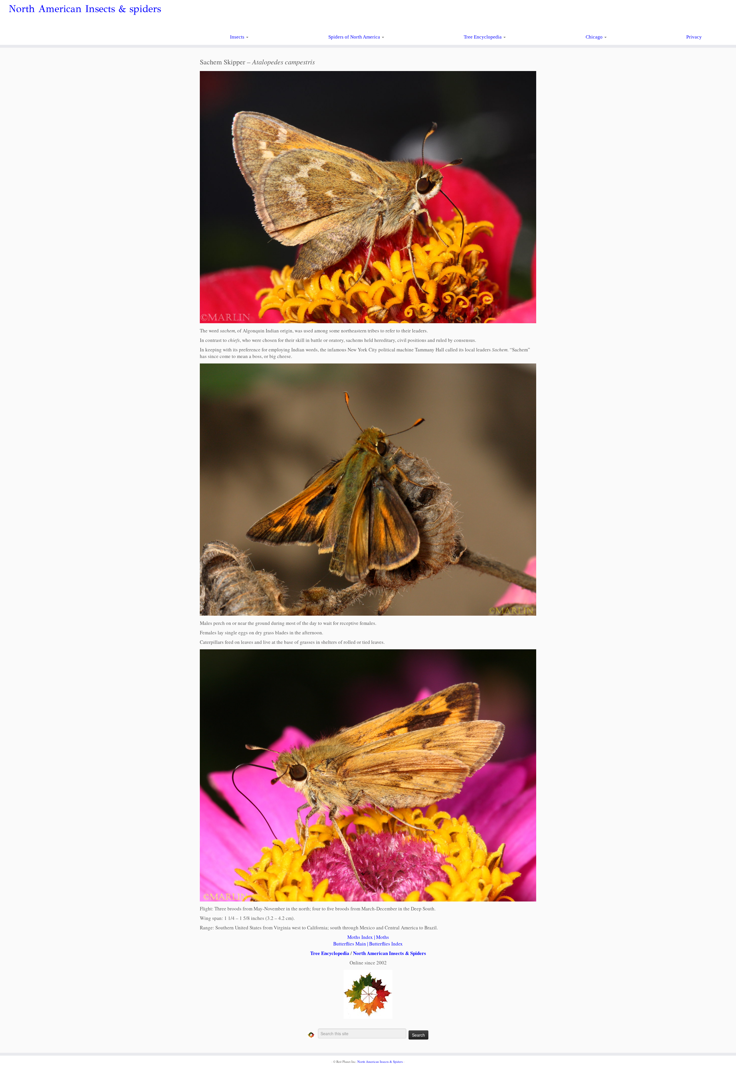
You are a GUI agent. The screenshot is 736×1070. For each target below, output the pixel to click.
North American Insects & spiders (85, 9)
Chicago (595, 37)
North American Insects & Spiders (389, 953)
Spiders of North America (354, 37)
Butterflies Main (349, 943)
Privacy (694, 37)
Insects (238, 37)
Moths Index (360, 937)
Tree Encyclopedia (483, 37)
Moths (382, 937)
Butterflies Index (386, 943)
